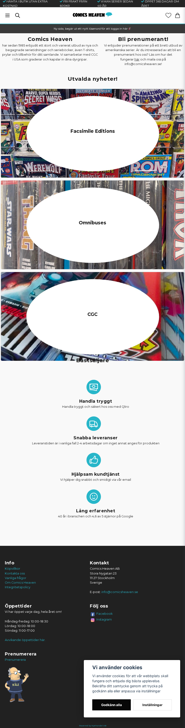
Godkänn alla (111, 705)
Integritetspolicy (17, 587)
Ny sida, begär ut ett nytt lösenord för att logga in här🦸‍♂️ (92, 28)
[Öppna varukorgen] (177, 15)
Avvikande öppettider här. (25, 640)
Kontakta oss (15, 573)
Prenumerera (15, 659)
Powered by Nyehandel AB (92, 725)
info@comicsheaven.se (119, 592)
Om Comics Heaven (20, 582)
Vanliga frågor (15, 578)
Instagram (104, 619)
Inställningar (152, 705)
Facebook (104, 613)
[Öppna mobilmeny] (7, 15)
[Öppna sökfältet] (17, 15)
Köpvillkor (12, 568)
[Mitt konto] (168, 15)
